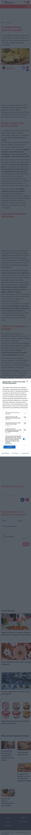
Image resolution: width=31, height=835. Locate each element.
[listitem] (15, 413)
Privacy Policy (25, 453)
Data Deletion (5, 453)
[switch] (24, 417)
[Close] (27, 382)
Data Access (15, 453)
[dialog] (15, 418)
